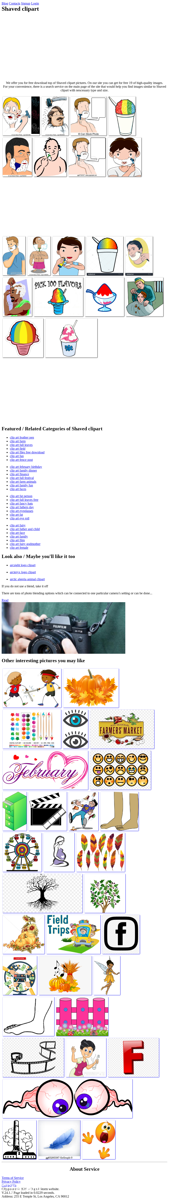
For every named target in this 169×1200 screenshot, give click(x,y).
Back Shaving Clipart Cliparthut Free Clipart (122, 169)
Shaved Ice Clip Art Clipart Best (121, 128)
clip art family (19, 536)
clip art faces (18, 489)
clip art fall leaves (21, 445)
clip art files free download (27, 452)
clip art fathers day (22, 507)
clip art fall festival (22, 478)
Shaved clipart (43, 310)
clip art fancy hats (21, 503)
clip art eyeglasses (21, 511)
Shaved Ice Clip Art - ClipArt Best (66, 351)
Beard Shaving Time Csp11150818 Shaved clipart (37, 264)
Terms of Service (13, 1178)
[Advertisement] (84, 47)
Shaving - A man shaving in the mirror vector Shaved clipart (16, 167)
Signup (25, 3)
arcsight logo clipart (22, 565)
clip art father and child (25, 529)
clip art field (17, 448)
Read (5, 600)
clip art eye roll (19, 518)
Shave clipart (134, 269)
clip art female (19, 547)
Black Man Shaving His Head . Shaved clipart (15, 307)
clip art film (17, 540)
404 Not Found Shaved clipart (12, 268)
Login (35, 3)
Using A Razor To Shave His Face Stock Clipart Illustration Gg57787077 (86, 167)
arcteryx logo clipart (23, 572)
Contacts (14, 3)
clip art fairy (18, 525)
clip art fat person (21, 496)
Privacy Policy (11, 1181)
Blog (5, 3)
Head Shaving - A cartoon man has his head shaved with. (54, 126)
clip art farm (18, 441)
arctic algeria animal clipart (27, 579)
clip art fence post (21, 459)
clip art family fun (21, 485)
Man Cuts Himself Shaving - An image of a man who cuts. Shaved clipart (21, 126)
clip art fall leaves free (24, 499)
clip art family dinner (23, 470)
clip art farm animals (23, 481)
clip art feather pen (22, 437)
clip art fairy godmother (25, 544)
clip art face (17, 533)
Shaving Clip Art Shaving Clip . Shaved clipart (69, 268)
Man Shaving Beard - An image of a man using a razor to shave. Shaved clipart (86, 124)
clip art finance (19, 474)
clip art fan (17, 456)
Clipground (20, 1187)
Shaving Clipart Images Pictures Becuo (48, 169)
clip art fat (16, 514)
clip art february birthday (26, 466)
